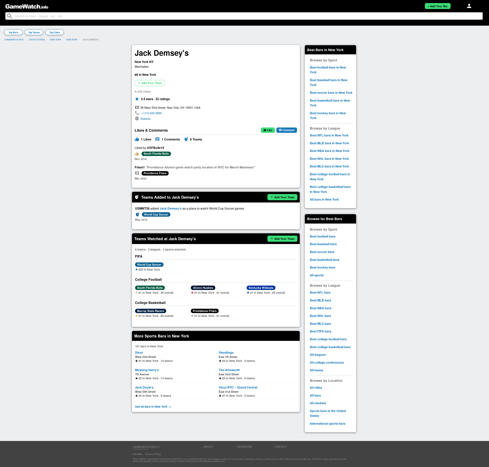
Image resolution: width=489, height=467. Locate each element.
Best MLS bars (320, 323)
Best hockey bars (322, 267)
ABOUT (208, 446)
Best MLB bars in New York (329, 143)
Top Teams (34, 32)
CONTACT (280, 446)
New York (55, 39)
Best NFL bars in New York (329, 135)
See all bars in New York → (153, 406)
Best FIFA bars (320, 331)
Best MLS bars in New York (329, 166)
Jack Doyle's (144, 387)
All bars (315, 395)
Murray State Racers (150, 311)
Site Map (137, 454)
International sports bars (327, 423)
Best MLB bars (320, 300)
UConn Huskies (203, 288)
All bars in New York (324, 199)
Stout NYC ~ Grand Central (238, 387)
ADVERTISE (244, 446)
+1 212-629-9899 (151, 113)
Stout (139, 352)
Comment (287, 130)
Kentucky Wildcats (261, 288)
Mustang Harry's (147, 370)
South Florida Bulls (156, 153)
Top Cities (54, 32)
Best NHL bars (320, 316)
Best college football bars (328, 339)
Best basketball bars (324, 259)
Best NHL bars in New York (329, 158)
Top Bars (13, 32)
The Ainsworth (229, 370)
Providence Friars (155, 173)
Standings (226, 352)
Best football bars (322, 236)
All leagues (318, 354)
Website (145, 118)
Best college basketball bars (330, 347)
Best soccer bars (322, 252)
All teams (316, 370)
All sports (317, 275)
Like (267, 130)
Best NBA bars (320, 308)
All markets (318, 403)
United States (37, 39)
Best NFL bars (320, 292)
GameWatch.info (14, 39)
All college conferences (327, 362)
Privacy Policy (153, 454)
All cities (316, 387)
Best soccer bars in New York (331, 92)
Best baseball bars (323, 244)
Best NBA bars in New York (329, 151)
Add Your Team (150, 83)
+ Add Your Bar (438, 6)
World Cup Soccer (156, 214)
